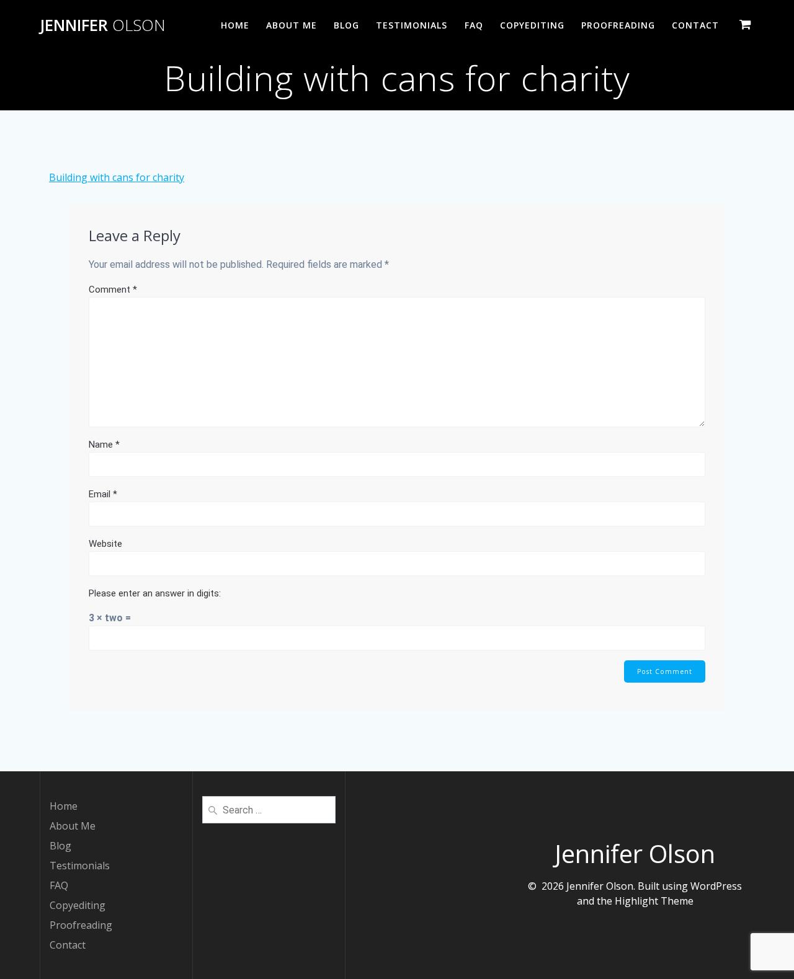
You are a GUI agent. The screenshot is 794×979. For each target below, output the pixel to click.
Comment (113, 289)
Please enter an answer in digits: (155, 593)
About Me (291, 25)
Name (104, 444)
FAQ (474, 25)
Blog (346, 25)
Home (235, 25)
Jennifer (103, 25)
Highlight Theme (654, 901)
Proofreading (618, 25)
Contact (695, 25)
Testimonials (411, 25)
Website (105, 543)
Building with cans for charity (116, 177)
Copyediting (532, 25)
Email (103, 494)
